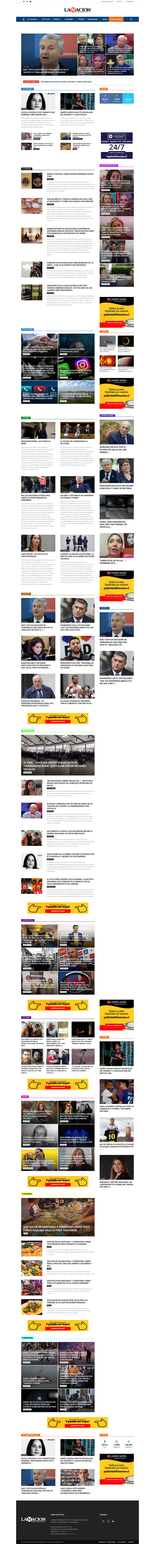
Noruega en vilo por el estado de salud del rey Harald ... (82, 135)
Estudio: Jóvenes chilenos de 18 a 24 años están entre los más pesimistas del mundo (76, 1404)
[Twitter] (29, 1)
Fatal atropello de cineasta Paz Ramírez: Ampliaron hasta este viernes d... (38, 1460)
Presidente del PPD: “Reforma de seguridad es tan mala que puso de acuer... (77, 665)
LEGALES (119, 1)
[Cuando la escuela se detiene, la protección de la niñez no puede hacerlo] (77, 543)
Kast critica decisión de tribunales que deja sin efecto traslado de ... (113, 642)
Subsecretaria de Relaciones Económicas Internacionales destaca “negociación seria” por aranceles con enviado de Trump (71, 231)
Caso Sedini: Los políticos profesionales (34, 555)
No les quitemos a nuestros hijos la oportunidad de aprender (35, 497)
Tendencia (64, 354)
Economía (69, 19)
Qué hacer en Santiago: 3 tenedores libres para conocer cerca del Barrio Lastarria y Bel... (69, 1263)
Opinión (56, 19)
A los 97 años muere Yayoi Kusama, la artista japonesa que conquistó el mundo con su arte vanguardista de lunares (70, 881)
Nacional (26, 66)
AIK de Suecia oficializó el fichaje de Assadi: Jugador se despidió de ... (117, 1146)
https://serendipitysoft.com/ (55, 1542)
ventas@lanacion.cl (64, 1531)
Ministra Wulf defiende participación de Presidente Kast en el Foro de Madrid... (35, 665)
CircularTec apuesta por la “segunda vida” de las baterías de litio (75, 396)
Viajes (74, 149)
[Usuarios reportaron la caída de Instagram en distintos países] (76, 368)
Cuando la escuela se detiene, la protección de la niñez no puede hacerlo (77, 556)
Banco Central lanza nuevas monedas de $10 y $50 (70, 175)
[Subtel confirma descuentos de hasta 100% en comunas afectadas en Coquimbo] (39, 345)
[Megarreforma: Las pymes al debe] (38, 430)
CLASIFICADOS (130, 1)
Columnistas (25, 438)
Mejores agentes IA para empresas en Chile (72, 350)
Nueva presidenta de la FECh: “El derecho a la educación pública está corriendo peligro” (38, 1115)
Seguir (117, 94)
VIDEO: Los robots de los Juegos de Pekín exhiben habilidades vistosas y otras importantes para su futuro (39, 1356)
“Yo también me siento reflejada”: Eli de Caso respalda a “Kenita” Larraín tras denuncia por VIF (115, 207)
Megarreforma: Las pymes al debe (36, 442)
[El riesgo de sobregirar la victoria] (77, 430)
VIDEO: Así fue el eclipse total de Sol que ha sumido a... (125, 349)
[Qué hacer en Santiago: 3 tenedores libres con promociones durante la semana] (31, 1248)
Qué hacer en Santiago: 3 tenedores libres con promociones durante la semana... (69, 1243)
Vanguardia (93, 19)
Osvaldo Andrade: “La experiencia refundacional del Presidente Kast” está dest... (37, 703)
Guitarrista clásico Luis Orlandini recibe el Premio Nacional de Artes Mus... (32, 1042)
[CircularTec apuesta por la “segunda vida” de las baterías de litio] (76, 392)
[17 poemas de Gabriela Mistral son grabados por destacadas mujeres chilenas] (39, 1135)
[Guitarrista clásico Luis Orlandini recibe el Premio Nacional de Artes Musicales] (31, 838)
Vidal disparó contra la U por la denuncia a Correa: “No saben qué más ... (117, 1108)
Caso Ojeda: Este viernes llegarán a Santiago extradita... (42, 135)
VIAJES (104, 19)
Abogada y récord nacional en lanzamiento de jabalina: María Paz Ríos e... (116, 1184)
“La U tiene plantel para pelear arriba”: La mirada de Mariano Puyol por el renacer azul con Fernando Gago (76, 962)
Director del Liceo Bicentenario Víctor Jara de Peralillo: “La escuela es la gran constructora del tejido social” (76, 937)
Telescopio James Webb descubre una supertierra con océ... (126, 369)
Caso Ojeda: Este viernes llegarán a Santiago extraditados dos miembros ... (76, 1490)
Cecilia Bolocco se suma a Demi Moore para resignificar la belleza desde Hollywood (76, 1116)
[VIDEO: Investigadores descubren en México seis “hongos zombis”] (108, 341)
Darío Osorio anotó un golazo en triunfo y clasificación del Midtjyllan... (116, 1070)
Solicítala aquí (71, 1534)
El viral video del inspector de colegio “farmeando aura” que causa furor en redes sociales (54, 766)
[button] (131, 19)
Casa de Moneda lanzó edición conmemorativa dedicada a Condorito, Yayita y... (57, 1069)
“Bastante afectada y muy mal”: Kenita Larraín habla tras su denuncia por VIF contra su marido (115, 231)
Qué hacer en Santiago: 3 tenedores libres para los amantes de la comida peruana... (69, 1282)
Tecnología (27, 377)
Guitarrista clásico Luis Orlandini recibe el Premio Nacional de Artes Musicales (69, 832)
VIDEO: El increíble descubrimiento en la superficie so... (107, 369)
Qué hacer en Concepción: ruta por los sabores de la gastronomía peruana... (67, 1301)
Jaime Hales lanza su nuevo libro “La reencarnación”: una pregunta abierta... (55, 1042)
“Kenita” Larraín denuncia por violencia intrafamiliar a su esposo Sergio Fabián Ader (116, 254)
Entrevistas (27, 945)
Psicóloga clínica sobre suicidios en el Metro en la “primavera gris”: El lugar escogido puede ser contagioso (76, 986)
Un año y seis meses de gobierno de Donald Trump (77, 496)
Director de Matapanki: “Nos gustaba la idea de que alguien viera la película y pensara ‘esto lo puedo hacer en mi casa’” (39, 961)
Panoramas (25, 1063)
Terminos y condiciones (107, 1542)
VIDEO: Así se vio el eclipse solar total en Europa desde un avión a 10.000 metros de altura (39, 1404)
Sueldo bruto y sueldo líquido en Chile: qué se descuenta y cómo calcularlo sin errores (70, 200)
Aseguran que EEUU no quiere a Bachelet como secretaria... (67, 82)
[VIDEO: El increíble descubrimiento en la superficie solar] (108, 361)
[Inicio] (23, 19)
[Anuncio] (58, 718)
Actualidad (32, 19)
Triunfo (81, 19)
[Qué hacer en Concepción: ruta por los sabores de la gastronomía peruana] (31, 1307)
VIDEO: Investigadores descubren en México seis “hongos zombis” (36, 1380)
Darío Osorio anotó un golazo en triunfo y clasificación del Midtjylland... (76, 1460)
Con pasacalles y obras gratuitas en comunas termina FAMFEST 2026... (82, 1041)
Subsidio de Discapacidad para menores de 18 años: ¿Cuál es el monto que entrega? (70, 264)
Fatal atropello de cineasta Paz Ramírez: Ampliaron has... (38, 113)
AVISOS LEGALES (116, 19)
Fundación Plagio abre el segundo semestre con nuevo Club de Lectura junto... (32, 1069)
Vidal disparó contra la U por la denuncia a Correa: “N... (43, 145)
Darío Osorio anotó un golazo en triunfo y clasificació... (76, 113)
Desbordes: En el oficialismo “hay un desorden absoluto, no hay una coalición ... (77, 627)
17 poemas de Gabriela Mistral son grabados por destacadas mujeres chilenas (39, 1139)
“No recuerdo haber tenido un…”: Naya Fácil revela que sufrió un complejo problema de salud (70, 783)
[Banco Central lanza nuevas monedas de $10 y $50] (31, 181)
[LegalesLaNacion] (117, 158)
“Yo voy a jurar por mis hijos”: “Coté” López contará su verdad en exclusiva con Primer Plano (116, 278)
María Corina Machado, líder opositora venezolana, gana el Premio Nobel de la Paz (39, 1163)
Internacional (84, 43)
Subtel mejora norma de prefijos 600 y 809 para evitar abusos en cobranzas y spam (38, 396)
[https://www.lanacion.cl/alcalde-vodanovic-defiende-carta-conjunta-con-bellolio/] (77, 686)
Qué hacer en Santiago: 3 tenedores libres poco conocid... (82, 145)
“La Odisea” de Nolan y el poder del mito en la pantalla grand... (82, 1068)
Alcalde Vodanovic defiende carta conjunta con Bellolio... (76, 702)
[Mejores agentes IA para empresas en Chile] (76, 345)
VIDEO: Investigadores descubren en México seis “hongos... (107, 349)
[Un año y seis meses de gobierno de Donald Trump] (77, 484)
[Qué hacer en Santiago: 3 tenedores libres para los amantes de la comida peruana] (31, 1287)
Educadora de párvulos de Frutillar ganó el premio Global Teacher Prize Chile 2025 (76, 1139)
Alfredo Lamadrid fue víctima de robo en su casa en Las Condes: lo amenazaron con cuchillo (69, 806)
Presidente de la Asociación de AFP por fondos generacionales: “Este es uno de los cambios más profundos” (69, 287)
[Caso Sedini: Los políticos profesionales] (38, 543)
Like (105, 94)
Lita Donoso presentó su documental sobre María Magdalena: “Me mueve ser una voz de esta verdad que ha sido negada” (39, 985)
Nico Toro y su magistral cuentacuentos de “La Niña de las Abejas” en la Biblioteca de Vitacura (38, 938)
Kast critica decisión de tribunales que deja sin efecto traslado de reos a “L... (37, 627)
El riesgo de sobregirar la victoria (74, 442)
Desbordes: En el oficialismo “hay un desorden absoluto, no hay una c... (116, 681)
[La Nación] (77, 10)
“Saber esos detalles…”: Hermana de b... (113, 562)
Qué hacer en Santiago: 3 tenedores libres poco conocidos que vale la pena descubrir (56, 1228)
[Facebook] (22, 1)
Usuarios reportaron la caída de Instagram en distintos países (75, 372)
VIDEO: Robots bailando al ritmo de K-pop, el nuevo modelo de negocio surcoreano (73, 1356)
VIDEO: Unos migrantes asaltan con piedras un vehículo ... (113, 524)
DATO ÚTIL (46, 19)
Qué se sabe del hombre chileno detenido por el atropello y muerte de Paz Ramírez (70, 855)
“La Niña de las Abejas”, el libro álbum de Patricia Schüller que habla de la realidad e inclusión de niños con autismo (76, 1161)
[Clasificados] (117, 312)
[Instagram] (26, 1)
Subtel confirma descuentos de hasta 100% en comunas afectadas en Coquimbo (38, 349)
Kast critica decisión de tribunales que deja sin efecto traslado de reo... (37, 1490)
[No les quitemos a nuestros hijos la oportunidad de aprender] (38, 484)
